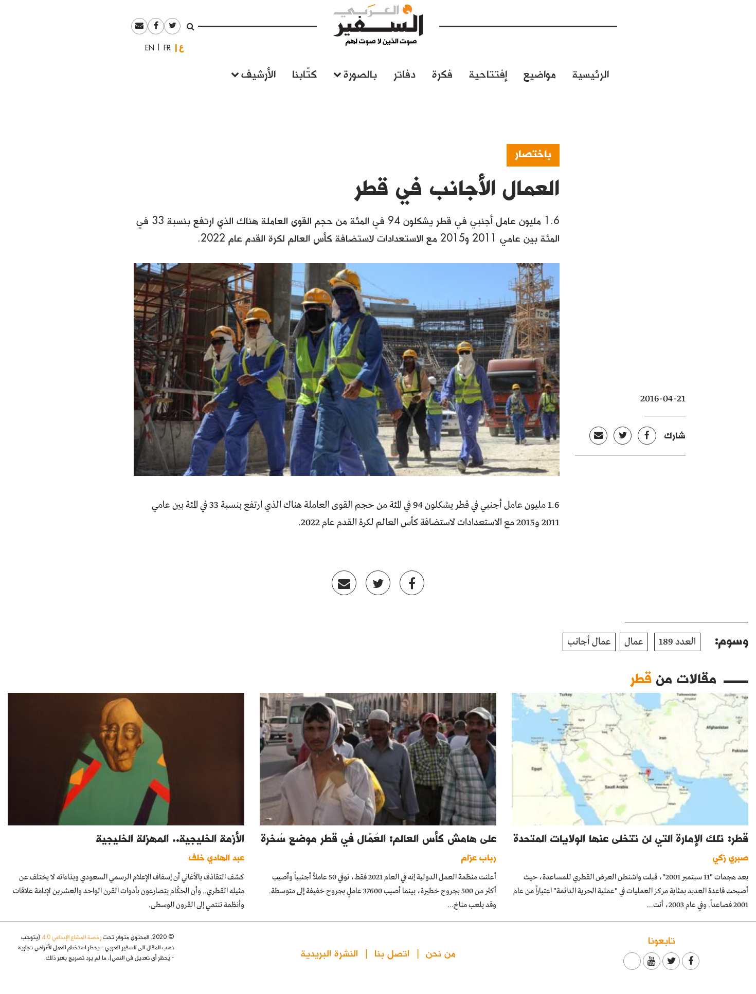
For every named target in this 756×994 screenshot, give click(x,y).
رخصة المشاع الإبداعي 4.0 (71, 937)
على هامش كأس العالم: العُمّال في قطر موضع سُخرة (378, 837)
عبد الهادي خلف (216, 857)
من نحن (441, 952)
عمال (633, 642)
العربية (181, 47)
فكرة (442, 73)
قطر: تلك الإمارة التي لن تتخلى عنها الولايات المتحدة (631, 837)
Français (164, 47)
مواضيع (540, 73)
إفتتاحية (488, 73)
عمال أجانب (589, 642)
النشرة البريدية (329, 952)
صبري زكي (730, 857)
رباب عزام (478, 857)
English (146, 47)
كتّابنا (304, 73)
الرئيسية (590, 73)
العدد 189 (677, 642)
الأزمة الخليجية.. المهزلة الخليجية (170, 837)
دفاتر (404, 73)
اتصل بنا (391, 952)
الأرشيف (258, 73)
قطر (641, 678)
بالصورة (360, 73)
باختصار (533, 153)
